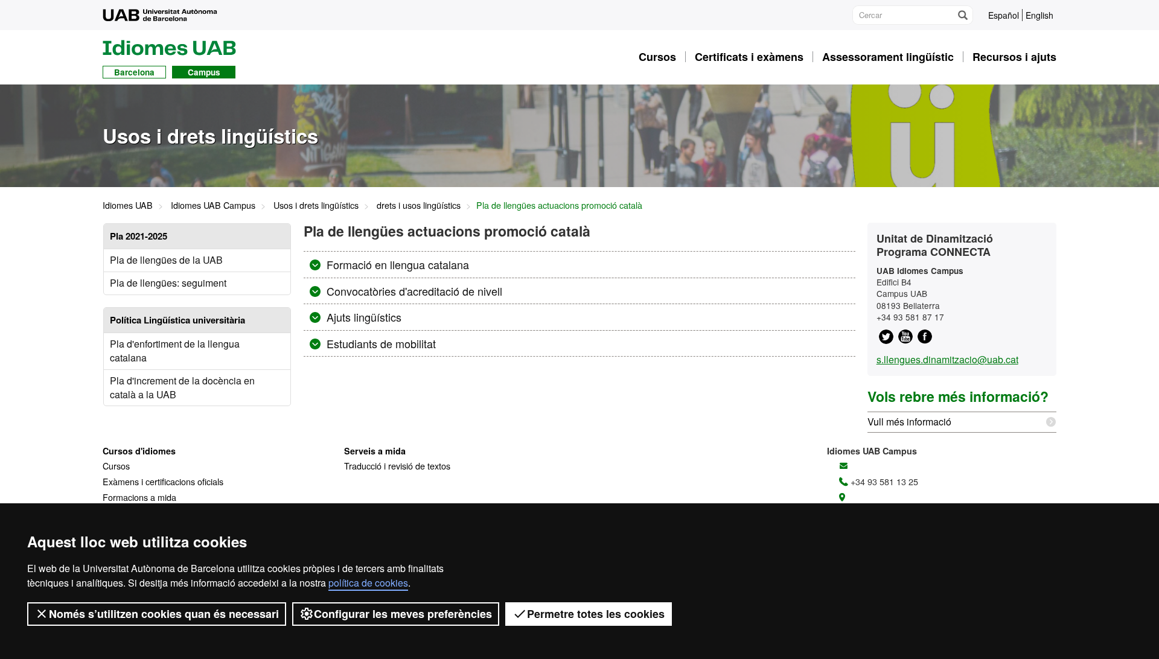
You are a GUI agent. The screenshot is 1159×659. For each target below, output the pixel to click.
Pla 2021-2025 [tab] (138, 236)
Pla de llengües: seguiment (168, 283)
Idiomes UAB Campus (213, 205)
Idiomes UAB (128, 205)
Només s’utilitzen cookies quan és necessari (164, 614)
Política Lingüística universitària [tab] (177, 319)
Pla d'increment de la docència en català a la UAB (182, 387)
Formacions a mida (139, 497)
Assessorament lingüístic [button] (888, 56)
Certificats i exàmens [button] (749, 56)
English (1039, 15)
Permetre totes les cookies (596, 614)
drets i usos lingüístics (419, 205)
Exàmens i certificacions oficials (163, 481)
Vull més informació (909, 421)
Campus (204, 72)
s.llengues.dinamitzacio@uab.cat (947, 359)
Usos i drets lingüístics (316, 205)
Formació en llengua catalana (396, 264)
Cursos (116, 465)
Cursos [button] (657, 56)
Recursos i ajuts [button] (1014, 56)
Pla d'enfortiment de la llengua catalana (175, 351)
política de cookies (368, 583)
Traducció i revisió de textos (397, 465)
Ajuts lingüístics (362, 317)
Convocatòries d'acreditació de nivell (413, 291)
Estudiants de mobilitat (380, 343)
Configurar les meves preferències (403, 614)
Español (1003, 15)
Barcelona (134, 72)
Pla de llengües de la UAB (166, 260)
